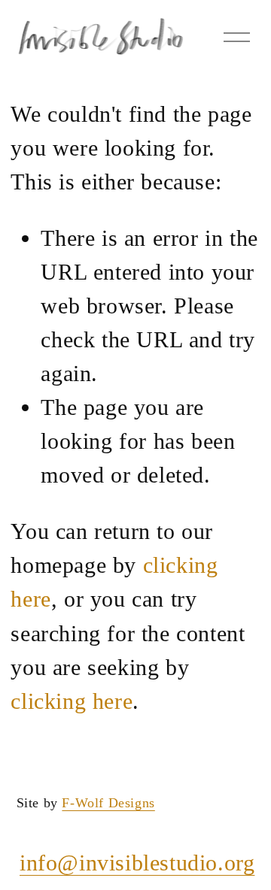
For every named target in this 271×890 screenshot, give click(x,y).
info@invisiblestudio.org (137, 862)
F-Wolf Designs (108, 802)
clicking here (71, 701)
